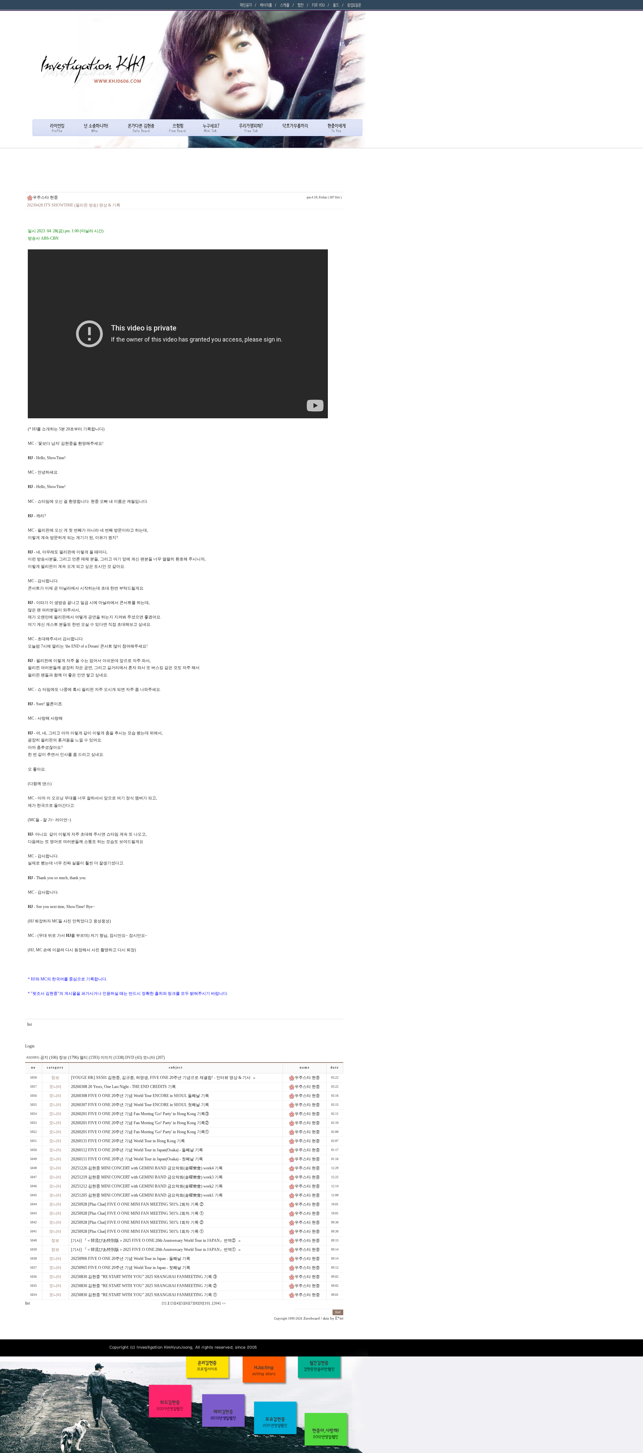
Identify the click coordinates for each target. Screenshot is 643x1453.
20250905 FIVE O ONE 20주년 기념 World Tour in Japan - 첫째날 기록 (130, 1267)
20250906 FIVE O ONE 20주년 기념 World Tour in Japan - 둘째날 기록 (130, 1258)
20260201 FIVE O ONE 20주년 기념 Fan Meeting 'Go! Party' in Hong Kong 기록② (140, 1123)
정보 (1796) (69, 1057)
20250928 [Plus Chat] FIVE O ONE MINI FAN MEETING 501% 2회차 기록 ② (137, 1204)
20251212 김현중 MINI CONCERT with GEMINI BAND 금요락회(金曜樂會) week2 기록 (147, 1186)
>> (224, 1303)
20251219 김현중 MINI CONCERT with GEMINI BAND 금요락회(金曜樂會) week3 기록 (147, 1177)
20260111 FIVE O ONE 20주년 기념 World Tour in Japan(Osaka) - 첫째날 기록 (137, 1159)
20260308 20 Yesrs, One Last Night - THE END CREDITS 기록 (123, 1086)
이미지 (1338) (112, 1057)
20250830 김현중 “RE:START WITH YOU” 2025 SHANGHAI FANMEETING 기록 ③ (144, 1276)
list (29, 1024)
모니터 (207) (154, 1057)
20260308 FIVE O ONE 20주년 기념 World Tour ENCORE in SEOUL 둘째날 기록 (140, 1095)
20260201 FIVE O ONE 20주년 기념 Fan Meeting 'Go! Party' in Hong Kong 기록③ (140, 1113)
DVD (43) (133, 1057)
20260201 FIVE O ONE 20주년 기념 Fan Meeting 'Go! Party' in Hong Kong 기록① (140, 1132)
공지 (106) (49, 1057)
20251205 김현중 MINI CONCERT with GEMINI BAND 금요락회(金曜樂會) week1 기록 (147, 1195)
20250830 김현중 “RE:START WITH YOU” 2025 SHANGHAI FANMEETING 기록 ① (144, 1294)
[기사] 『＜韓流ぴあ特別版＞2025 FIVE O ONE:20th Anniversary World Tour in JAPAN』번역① (153, 1249)
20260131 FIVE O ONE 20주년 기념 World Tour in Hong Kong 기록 (128, 1141)
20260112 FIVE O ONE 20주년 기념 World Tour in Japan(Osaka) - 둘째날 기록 (137, 1150)
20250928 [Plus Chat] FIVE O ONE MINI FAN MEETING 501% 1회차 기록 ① (137, 1231)
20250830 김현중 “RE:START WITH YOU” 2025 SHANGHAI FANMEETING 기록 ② (144, 1285)
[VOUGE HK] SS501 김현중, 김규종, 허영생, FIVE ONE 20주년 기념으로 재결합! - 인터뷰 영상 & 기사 (161, 1077)
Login (29, 1046)
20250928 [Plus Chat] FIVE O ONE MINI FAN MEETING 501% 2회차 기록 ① (137, 1213)
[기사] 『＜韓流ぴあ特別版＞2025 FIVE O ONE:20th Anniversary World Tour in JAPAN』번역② (153, 1240)
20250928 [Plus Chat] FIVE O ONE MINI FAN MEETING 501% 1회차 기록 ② (137, 1222)
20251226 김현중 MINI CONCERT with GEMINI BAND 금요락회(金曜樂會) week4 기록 (147, 1168)
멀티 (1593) (89, 1057)
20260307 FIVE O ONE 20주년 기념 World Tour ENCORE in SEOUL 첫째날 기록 (140, 1104)
